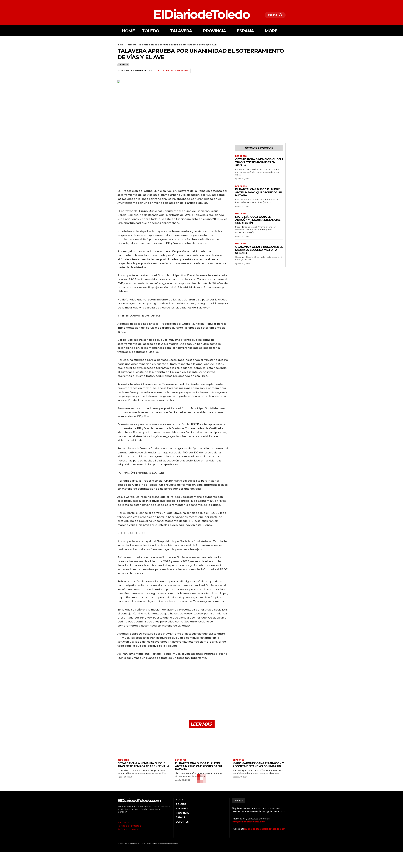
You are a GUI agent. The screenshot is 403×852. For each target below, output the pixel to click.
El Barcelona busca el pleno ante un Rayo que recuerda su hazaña (258, 192)
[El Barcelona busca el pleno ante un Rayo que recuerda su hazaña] (201, 744)
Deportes (241, 156)
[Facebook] (117, 2)
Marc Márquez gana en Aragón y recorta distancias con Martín (258, 220)
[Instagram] (122, 2)
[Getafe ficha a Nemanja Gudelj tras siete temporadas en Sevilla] (143, 744)
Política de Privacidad (129, 825)
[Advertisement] (172, 165)
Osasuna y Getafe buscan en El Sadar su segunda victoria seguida (259, 250)
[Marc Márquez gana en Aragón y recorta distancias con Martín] (259, 744)
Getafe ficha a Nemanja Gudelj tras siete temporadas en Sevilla (259, 162)
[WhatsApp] (275, 71)
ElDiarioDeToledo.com (173, 70)
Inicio (120, 44)
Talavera (131, 44)
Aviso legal (123, 822)
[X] (127, 2)
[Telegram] (282, 71)
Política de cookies (127, 829)
